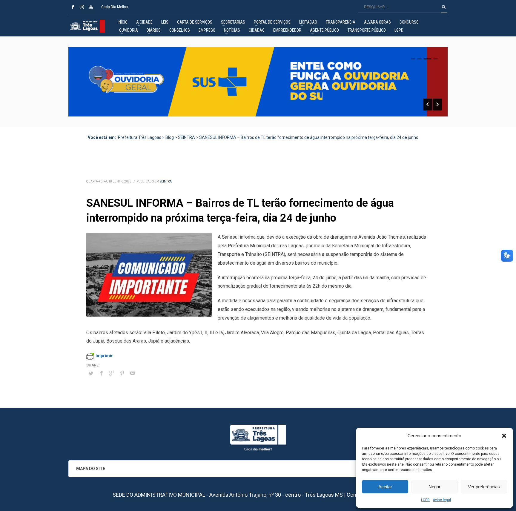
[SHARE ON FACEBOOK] (101, 373)
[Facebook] (72, 6)
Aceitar (385, 486)
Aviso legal (442, 500)
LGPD (425, 500)
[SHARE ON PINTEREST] (122, 373)
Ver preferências (484, 486)
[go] (444, 7)
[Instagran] (81, 6)
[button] (504, 436)
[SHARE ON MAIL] (132, 373)
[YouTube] (90, 6)
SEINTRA (166, 181)
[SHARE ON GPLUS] (111, 373)
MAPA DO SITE (90, 468)
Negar (434, 486)
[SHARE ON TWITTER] (90, 373)
